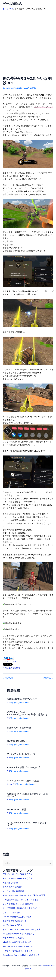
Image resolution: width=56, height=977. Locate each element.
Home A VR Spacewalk (19, 727)
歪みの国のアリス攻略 (12, 887)
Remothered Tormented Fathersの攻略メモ (21, 955)
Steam (9, 784)
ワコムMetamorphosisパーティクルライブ (27, 823)
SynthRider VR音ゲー (18, 741)
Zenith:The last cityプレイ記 (21, 754)
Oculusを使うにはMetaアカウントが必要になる (27, 795)
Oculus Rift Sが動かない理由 (22, 699)
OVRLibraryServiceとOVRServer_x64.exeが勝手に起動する (27, 713)
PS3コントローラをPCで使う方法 (17, 874)
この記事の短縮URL (11, 668)
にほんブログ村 (9, 661)
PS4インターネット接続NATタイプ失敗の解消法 (24, 895)
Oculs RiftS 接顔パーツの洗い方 (24, 767)
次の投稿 (48, 678)
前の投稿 (8, 678)
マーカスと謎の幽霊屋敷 (13, 891)
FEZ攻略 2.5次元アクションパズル (18, 946)
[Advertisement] (28, 39)
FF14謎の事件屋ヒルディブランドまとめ (20, 900)
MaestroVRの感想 (16, 809)
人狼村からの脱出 (10, 883)
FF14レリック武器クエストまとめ (17, 951)
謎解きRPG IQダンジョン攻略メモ (18, 904)
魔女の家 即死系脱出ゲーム (15, 921)
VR (8, 702)
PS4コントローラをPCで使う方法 (17, 878)
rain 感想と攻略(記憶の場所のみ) (17, 942)
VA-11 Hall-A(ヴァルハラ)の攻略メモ (18, 934)
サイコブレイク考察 (11, 913)
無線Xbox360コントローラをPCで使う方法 (21, 929)
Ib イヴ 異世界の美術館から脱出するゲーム (21, 908)
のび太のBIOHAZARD (12, 925)
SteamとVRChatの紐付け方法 (23, 780)
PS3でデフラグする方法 (13, 938)
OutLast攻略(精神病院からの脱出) (17, 917)
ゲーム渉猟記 (12, 3)
